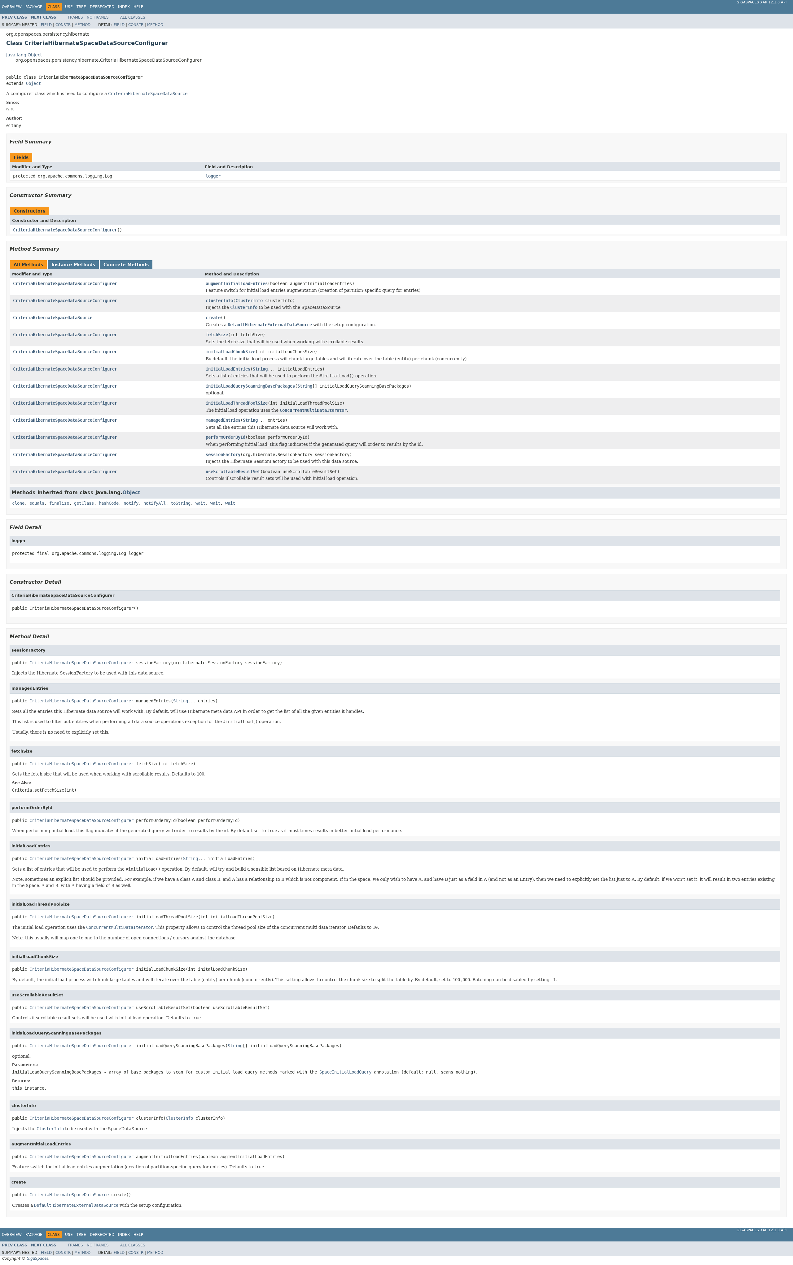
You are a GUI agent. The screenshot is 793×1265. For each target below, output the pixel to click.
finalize (59, 503)
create (213, 317)
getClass (84, 503)
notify (131, 503)
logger (213, 175)
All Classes (132, 17)
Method (82, 25)
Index (124, 7)
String (260, 369)
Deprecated (102, 7)
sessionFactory (223, 454)
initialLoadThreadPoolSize (237, 403)
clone (18, 503)
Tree (81, 7)
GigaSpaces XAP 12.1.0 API (761, 2)
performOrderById (225, 437)
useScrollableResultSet (233, 471)
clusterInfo (219, 300)
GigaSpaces (37, 1258)
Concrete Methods (126, 264)
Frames (75, 17)
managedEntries (223, 420)
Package (33, 7)
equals (36, 503)
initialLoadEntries (228, 369)
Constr (63, 25)
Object (33, 83)
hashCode (109, 503)
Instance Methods (73, 264)
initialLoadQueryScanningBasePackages (250, 386)
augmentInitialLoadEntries (237, 283)
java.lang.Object (24, 54)
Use (69, 7)
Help (138, 7)
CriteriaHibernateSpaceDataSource (52, 317)
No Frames (98, 17)
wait (200, 503)
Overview (12, 7)
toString (181, 503)
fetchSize (217, 334)
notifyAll (154, 503)
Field (46, 25)
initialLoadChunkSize (230, 351)
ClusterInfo (249, 300)
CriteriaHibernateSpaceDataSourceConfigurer (65, 229)
